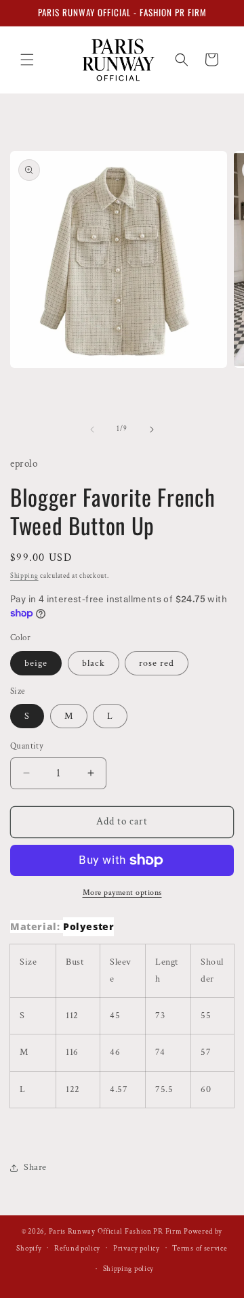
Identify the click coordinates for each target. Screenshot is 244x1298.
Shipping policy (129, 1269)
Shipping (24, 576)
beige (35, 663)
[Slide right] (152, 429)
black (93, 663)
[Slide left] (92, 429)
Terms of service (199, 1248)
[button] (27, 60)
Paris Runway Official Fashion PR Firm (115, 1231)
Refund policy (77, 1248)
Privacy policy (136, 1248)
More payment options (122, 892)
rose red (156, 663)
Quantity (26, 746)
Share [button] (35, 1167)
